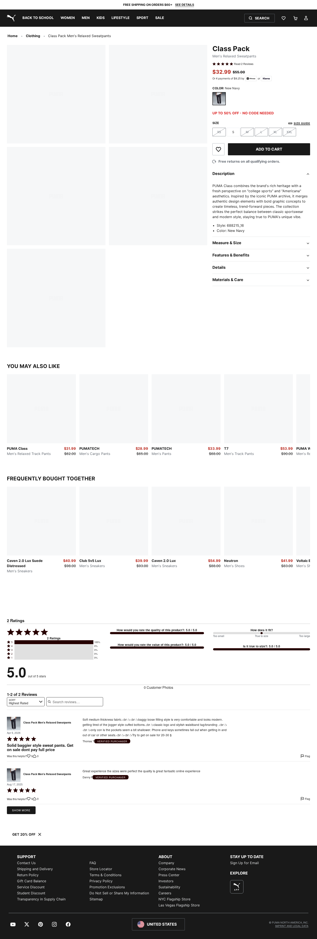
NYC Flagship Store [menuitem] (174, 899)
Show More (21, 810)
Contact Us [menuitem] (26, 863)
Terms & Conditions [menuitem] (105, 875)
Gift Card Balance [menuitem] (31, 881)
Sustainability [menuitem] (169, 887)
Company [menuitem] (166, 863)
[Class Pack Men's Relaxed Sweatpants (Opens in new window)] (13, 723)
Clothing (33, 36)
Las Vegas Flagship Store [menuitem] (179, 905)
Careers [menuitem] (164, 893)
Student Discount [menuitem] (31, 893)
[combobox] (26, 701)
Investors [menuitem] (165, 881)
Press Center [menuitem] (168, 875)
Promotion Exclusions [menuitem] (107, 887)
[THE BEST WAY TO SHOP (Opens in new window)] (236, 886)
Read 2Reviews (243, 64)
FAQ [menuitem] (92, 863)
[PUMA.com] (10, 18)
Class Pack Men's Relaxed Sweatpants (47, 722)
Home (13, 36)
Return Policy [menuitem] (28, 875)
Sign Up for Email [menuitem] (244, 863)
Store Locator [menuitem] (100, 869)
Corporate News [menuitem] (171, 869)
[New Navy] (219, 98)
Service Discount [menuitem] (31, 887)
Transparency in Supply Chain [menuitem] (41, 899)
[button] (54, 642)
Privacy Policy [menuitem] (101, 881)
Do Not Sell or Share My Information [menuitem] (119, 893)
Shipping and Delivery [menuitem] (35, 869)
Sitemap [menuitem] (96, 899)
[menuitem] (38, 18)
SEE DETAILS (184, 4)
